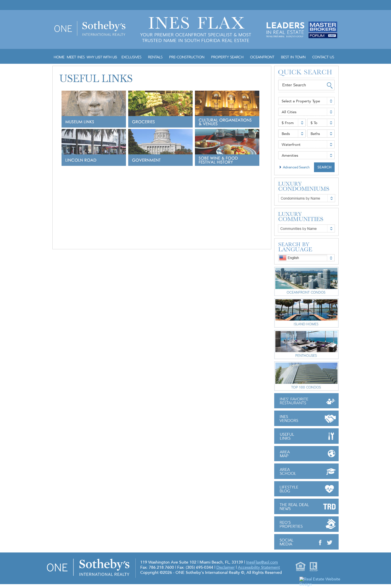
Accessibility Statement (259, 567)
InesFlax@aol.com (262, 562)
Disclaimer (225, 567)
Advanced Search (296, 167)
